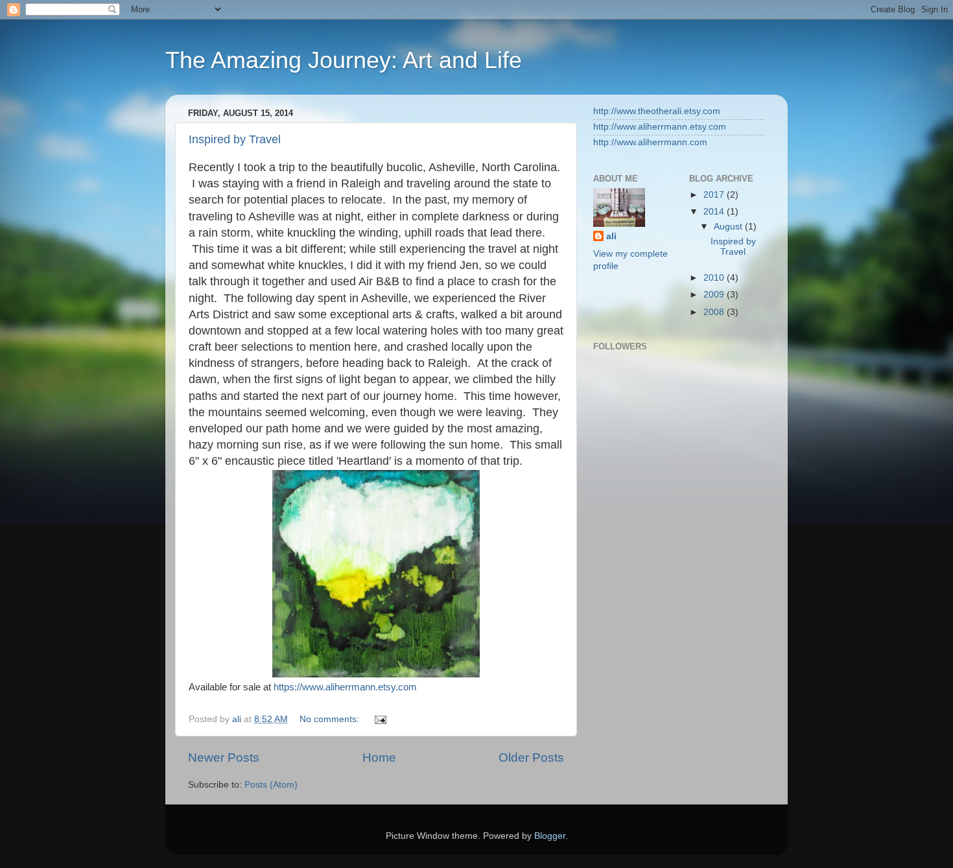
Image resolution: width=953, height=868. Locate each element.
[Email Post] (379, 719)
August (729, 226)
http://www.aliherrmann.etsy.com (659, 127)
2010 (715, 278)
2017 (715, 195)
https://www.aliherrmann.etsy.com (345, 687)
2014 (715, 212)
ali (611, 236)
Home (379, 757)
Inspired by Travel (235, 139)
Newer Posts (223, 757)
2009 (715, 294)
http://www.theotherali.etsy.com (656, 111)
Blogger (549, 836)
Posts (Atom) (271, 785)
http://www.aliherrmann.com (650, 142)
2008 (715, 312)
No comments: (331, 719)
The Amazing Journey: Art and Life (343, 60)
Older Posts (531, 757)
